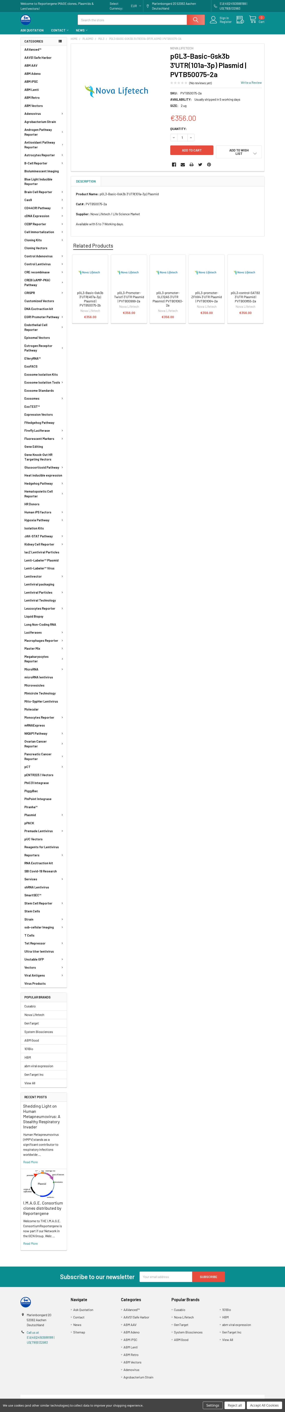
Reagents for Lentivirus (41, 847)
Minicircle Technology (39, 693)
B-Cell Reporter (35, 163)
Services (30, 879)
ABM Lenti (31, 89)
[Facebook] (174, 164)
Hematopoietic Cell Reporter (38, 493)
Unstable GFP (34, 959)
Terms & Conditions (51, 1397)
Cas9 (28, 200)
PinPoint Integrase (38, 799)
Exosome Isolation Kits (41, 374)
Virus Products (35, 983)
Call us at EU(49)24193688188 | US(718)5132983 (40, 1337)
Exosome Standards (39, 390)
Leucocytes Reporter (39, 608)
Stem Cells (32, 911)
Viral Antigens (34, 975)
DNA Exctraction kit (38, 309)
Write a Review (251, 82)
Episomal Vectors (37, 337)
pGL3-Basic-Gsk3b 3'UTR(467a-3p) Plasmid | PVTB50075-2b (90, 299)
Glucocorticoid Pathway (41, 467)
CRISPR (29, 293)
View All (29, 1083)
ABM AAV (30, 65)
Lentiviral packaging (39, 584)
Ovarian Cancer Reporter (35, 743)
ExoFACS (30, 366)
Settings (212, 1405)
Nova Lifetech (34, 1015)
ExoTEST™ (32, 406)
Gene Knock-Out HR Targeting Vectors (38, 457)
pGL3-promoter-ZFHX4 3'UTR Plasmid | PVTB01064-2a (206, 297)
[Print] (191, 164)
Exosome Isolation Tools (42, 382)
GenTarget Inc (34, 1074)
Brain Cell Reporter (38, 192)
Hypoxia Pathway (36, 520)
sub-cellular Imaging (39, 927)
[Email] (183, 164)
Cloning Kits (33, 240)
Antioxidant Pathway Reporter (39, 144)
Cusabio (30, 1006)
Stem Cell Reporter (38, 903)
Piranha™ (31, 807)
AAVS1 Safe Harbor (38, 57)
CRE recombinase (37, 272)
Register (226, 22)
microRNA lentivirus (38, 677)
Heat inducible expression (43, 475)
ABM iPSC (31, 81)
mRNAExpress (34, 725)
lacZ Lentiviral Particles (41, 552)
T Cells (29, 935)
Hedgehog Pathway (38, 483)
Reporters (31, 855)
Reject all (235, 1405)
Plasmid (30, 815)
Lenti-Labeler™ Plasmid (41, 560)
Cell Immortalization (39, 232)
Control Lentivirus (37, 264)
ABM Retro (32, 97)
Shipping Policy (112, 1397)
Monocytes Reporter (39, 717)
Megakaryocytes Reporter (36, 659)
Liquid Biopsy (33, 616)
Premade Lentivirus (38, 831)
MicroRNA (31, 669)
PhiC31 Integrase (36, 783)
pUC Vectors (33, 839)
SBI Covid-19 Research (40, 871)
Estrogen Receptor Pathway (38, 348)
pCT (27, 767)
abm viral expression (38, 1066)
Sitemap (79, 1332)
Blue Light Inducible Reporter (38, 181)
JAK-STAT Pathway (38, 536)
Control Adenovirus (38, 256)
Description (86, 181)
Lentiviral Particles (38, 592)
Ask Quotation (32, 30)
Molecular (31, 709)
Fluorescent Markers (39, 438)
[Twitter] (200, 164)
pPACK (29, 823)
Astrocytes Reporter (39, 155)
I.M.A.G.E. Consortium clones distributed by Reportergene (43, 1208)
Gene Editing (33, 446)
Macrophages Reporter (41, 640)
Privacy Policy (234, 1397)
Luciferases (33, 632)
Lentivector (33, 576)
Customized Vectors (39, 301)
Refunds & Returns (173, 1397)
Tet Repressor (34, 943)
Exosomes (31, 398)
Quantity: (178, 129)
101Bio (28, 1049)
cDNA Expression (36, 216)
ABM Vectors (33, 106)
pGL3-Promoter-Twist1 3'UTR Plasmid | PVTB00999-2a (129, 297)
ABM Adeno (32, 73)
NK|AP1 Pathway (35, 733)
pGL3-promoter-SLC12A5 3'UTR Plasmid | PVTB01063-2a (168, 299)
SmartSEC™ (32, 895)
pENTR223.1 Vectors (38, 775)
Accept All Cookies (264, 1405)
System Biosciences (38, 1032)
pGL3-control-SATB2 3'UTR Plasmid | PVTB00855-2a (245, 297)
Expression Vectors (38, 414)
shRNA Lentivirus (36, 887)
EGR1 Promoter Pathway (41, 317)
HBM (27, 1057)
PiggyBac (31, 791)
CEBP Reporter (35, 224)
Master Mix (32, 648)
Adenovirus (32, 113)
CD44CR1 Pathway (37, 208)
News (80, 30)
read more (30, 1162)
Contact (58, 30)
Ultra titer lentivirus (39, 951)
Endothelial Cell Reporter (35, 327)
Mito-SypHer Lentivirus (41, 701)
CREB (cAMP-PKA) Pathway (37, 282)
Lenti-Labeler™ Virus (39, 568)
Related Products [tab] (93, 245)
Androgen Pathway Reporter (38, 132)
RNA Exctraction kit (38, 863)
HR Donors (31, 504)
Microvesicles (34, 685)
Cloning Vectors (35, 248)
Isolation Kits (34, 528)
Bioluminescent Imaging (41, 171)
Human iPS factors (37, 512)
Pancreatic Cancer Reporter (38, 756)
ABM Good (31, 1040)
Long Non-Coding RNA (40, 624)
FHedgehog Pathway (39, 422)
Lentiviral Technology (40, 600)
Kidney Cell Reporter (39, 544)
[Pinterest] (209, 164)
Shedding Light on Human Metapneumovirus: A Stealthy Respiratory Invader (41, 1116)
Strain (28, 919)
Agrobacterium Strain (40, 122)
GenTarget (31, 1023)
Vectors (30, 967)
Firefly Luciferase (37, 430)
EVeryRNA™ (32, 358)
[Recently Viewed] (243, 19)
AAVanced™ (32, 49)
